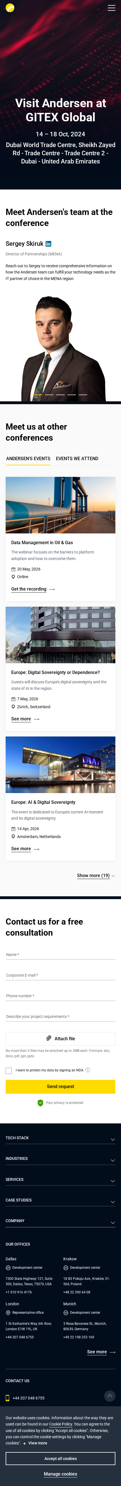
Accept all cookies (60, 1458)
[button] (111, 8)
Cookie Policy (60, 1424)
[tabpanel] (60, 676)
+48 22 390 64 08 (76, 1292)
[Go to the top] (109, 1396)
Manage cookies (60, 1474)
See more (97, 1351)
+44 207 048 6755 (20, 1337)
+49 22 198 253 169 (78, 1337)
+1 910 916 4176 (19, 1292)
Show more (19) (93, 875)
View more (37, 1443)
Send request (60, 1086)
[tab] (77, 460)
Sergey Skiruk (24, 243)
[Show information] (87, 1070)
